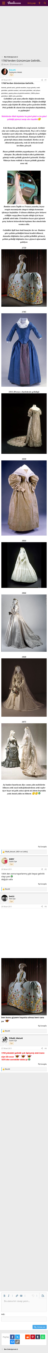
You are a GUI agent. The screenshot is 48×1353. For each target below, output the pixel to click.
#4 (46, 1048)
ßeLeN (6, 64)
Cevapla (43, 846)
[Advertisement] (24, 31)
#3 (46, 906)
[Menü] (4, 3)
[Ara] (44, 3)
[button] (4, 1296)
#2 (46, 869)
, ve (16, 852)
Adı (2, 1314)
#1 (46, 80)
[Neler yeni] (39, 3)
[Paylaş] (42, 80)
